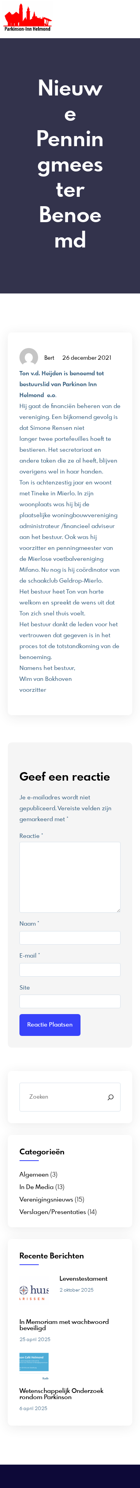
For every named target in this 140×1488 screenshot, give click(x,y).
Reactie (31, 836)
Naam (29, 924)
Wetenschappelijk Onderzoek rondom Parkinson (61, 1394)
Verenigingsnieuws (46, 1200)
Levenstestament (83, 1279)
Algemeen (34, 1175)
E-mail (29, 956)
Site (24, 988)
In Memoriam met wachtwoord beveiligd (64, 1325)
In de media (36, 1187)
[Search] (111, 1097)
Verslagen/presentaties (52, 1212)
